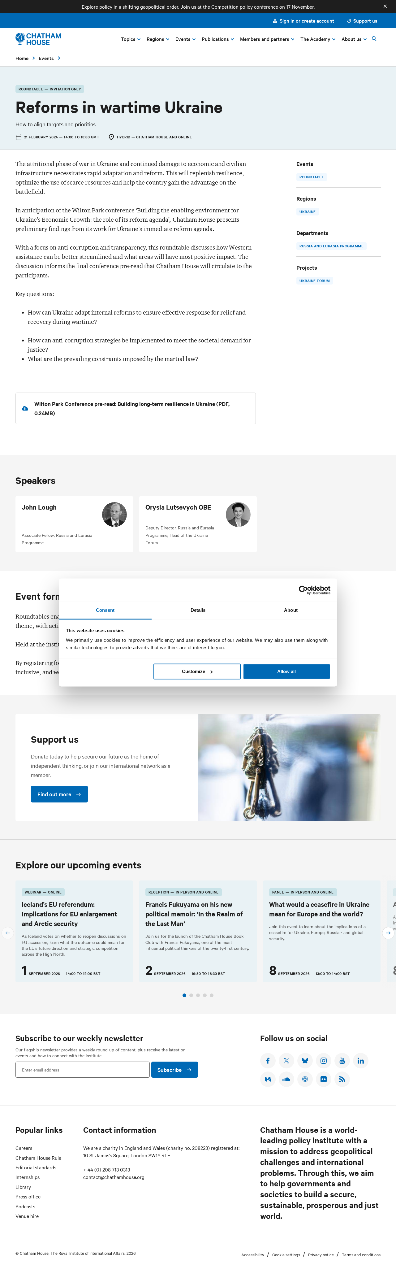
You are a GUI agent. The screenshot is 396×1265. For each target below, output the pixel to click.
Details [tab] (198, 610)
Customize (193, 671)
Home (21, 57)
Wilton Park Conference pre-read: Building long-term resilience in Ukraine (125, 403)
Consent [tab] (105, 610)
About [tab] (291, 610)
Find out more (54, 794)
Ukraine (307, 211)
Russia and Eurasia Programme (331, 245)
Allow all (286, 671)
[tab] (184, 995)
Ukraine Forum (314, 280)
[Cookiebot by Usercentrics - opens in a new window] (303, 590)
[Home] (38, 39)
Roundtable (311, 176)
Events (46, 57)
